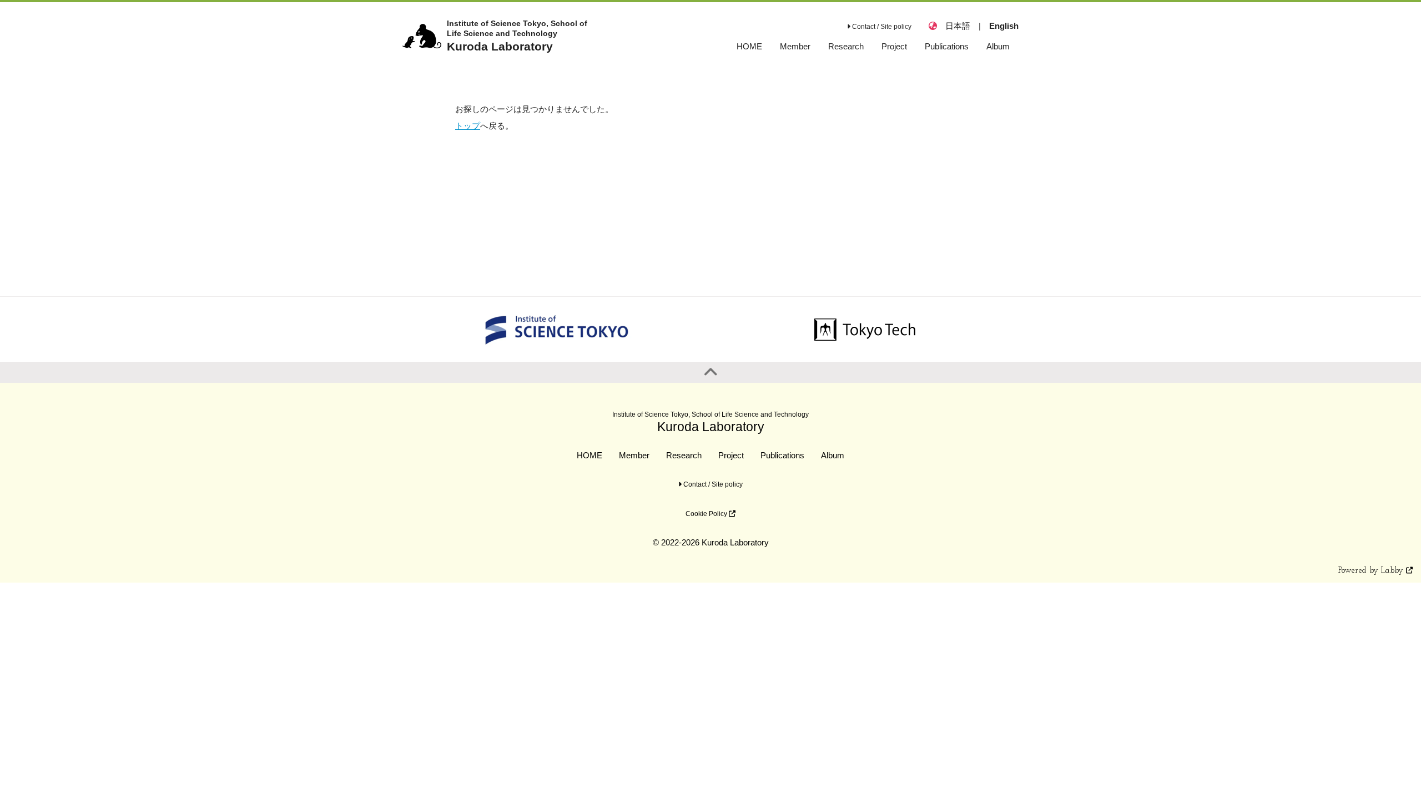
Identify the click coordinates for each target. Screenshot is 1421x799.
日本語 (957, 26)
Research (684, 455)
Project (731, 455)
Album (832, 455)
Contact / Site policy (880, 27)
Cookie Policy (707, 514)
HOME (589, 455)
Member (634, 455)
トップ (467, 125)
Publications (782, 455)
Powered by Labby (1372, 571)
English (1004, 26)
